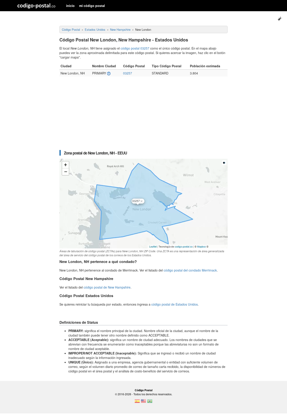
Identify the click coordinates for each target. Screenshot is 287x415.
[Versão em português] (150, 402)
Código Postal (143, 390)
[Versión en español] (137, 402)
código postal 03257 (135, 48)
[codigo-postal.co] (36, 5)
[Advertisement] (143, 115)
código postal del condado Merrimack (190, 270)
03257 (127, 73)
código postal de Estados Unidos (174, 304)
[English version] (143, 402)
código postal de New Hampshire (107, 287)
